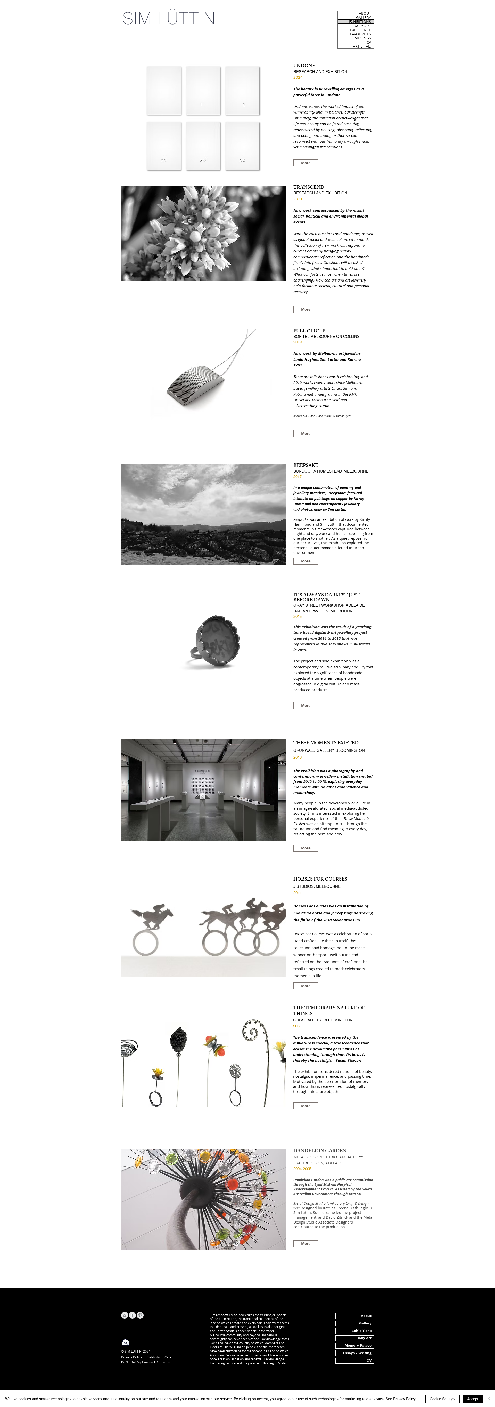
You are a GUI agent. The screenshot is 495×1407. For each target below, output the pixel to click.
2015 (297, 616)
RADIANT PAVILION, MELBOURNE (324, 611)
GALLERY (363, 17)
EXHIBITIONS (360, 21)
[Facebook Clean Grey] (132, 1315)
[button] (203, 790)
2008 (297, 1026)
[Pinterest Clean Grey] (140, 1315)
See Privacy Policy (401, 1398)
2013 (297, 757)
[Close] (489, 1399)
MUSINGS (362, 38)
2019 (297, 342)
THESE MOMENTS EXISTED (326, 743)
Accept (472, 1398)
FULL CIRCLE (309, 331)
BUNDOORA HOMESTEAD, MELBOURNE (330, 471)
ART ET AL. (362, 46)
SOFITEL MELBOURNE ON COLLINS (326, 336)
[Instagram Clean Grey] (124, 1315)
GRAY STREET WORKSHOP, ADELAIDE (329, 605)
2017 (297, 477)
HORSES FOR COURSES (320, 880)
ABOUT (365, 13)
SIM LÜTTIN (169, 18)
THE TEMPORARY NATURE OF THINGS (329, 1011)
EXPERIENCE (360, 30)
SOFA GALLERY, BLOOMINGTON (323, 1020)
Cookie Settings (442, 1398)
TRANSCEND (308, 188)
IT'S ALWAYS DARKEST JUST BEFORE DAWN (326, 598)
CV (369, 42)
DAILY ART (362, 26)
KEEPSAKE (305, 466)
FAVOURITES (360, 34)
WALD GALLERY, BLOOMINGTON (335, 750)
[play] (275, 168)
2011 (297, 893)
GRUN (299, 750)
